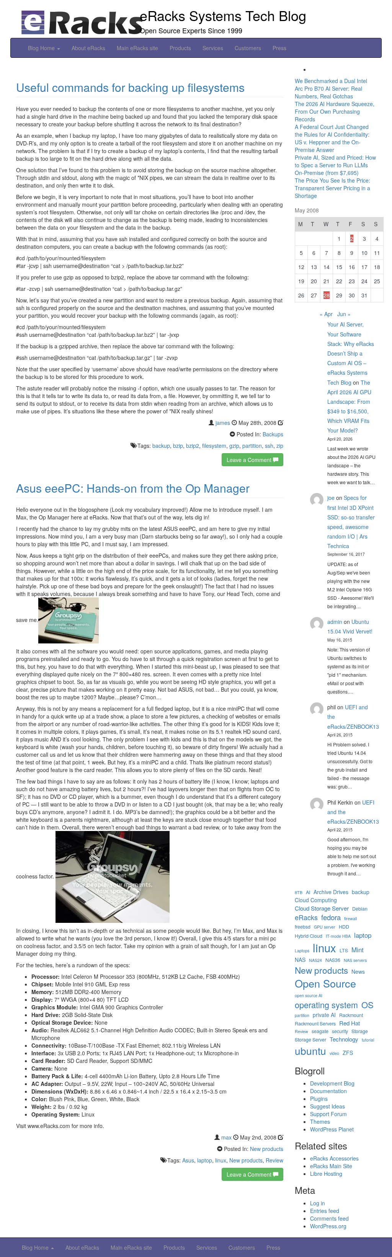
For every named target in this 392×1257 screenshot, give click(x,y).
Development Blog (332, 1083)
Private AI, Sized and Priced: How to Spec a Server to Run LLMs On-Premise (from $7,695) (335, 164)
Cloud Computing (316, 900)
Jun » (344, 314)
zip (279, 445)
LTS (344, 950)
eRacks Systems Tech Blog (223, 15)
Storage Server (310, 1040)
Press (279, 48)
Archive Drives (331, 892)
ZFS (348, 1052)
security (340, 1031)
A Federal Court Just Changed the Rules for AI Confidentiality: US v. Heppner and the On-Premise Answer (332, 138)
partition (252, 445)
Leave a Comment (250, 460)
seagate (320, 1031)
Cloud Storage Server (322, 908)
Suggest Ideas (327, 1106)
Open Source (325, 983)
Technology (344, 1039)
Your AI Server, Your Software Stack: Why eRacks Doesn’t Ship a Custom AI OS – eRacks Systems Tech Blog (350, 353)
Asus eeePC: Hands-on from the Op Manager (133, 488)
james (223, 422)
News (358, 971)
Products (180, 48)
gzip (234, 445)
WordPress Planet (332, 1129)
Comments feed (329, 1218)
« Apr (326, 314)
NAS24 (315, 960)
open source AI (308, 995)
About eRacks (88, 48)
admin (334, 621)
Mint (357, 949)
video (334, 1053)
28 (326, 295)
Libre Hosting (326, 1173)
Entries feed (324, 1211)
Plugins (319, 1098)
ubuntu (310, 1050)
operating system (326, 1004)
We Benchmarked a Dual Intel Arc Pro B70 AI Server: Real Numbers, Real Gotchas (331, 88)
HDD (344, 927)
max (226, 1137)
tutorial (368, 1040)
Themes (320, 1121)
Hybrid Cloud (308, 936)
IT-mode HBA (338, 936)
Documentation (328, 1091)
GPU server (324, 927)
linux (220, 1160)
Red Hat (349, 1023)
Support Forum (328, 1114)
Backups (273, 434)
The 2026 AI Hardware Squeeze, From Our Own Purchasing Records (334, 111)
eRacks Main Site (331, 1166)
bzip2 (192, 445)
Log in (317, 1203)
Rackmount (351, 1015)
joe (331, 497)
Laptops (302, 950)
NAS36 (332, 960)
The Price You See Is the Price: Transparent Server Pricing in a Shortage (332, 187)
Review (274, 1160)
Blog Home (42, 48)
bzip (178, 445)
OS (367, 1004)
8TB (298, 892)
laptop (204, 1160)
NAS (300, 959)
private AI (324, 1015)
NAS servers (355, 960)
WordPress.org (328, 1226)
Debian (360, 909)
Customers (248, 48)
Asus (188, 1160)
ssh (269, 445)
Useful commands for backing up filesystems (130, 87)
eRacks (306, 917)
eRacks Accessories (334, 1158)
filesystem (214, 445)
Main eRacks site (137, 48)
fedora (331, 917)
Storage (359, 1031)
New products (266, 1149)
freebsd (302, 927)
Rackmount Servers (315, 1023)
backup (161, 445)
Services (213, 48)
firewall (350, 918)
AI (308, 892)
